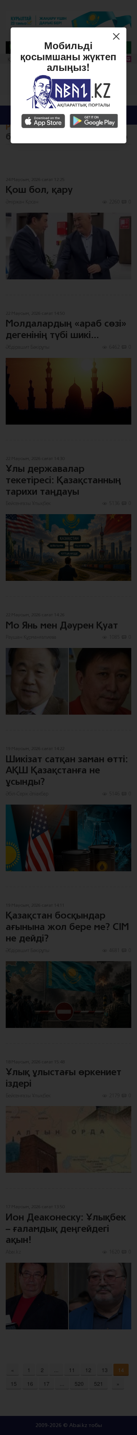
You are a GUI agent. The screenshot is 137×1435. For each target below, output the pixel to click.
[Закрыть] (118, 37)
